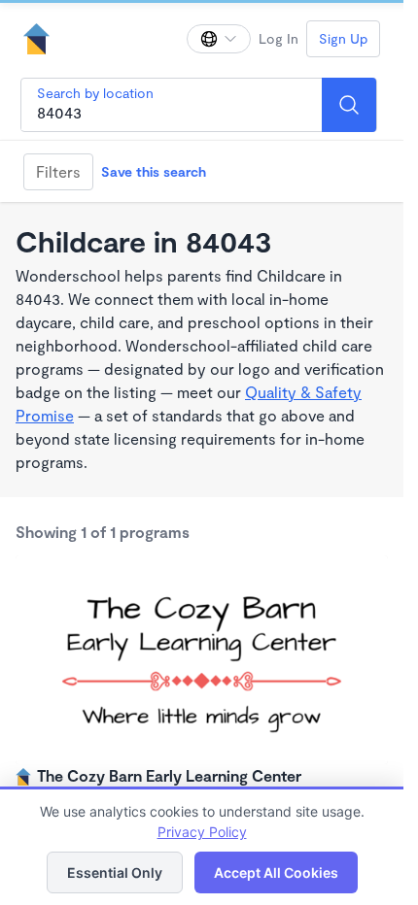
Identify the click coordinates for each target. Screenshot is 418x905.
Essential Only (114, 872)
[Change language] (219, 38)
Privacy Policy (202, 831)
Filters (58, 171)
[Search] (349, 105)
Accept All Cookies (276, 872)
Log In (278, 38)
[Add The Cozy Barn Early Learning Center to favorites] (370, 573)
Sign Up (343, 38)
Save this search (153, 171)
